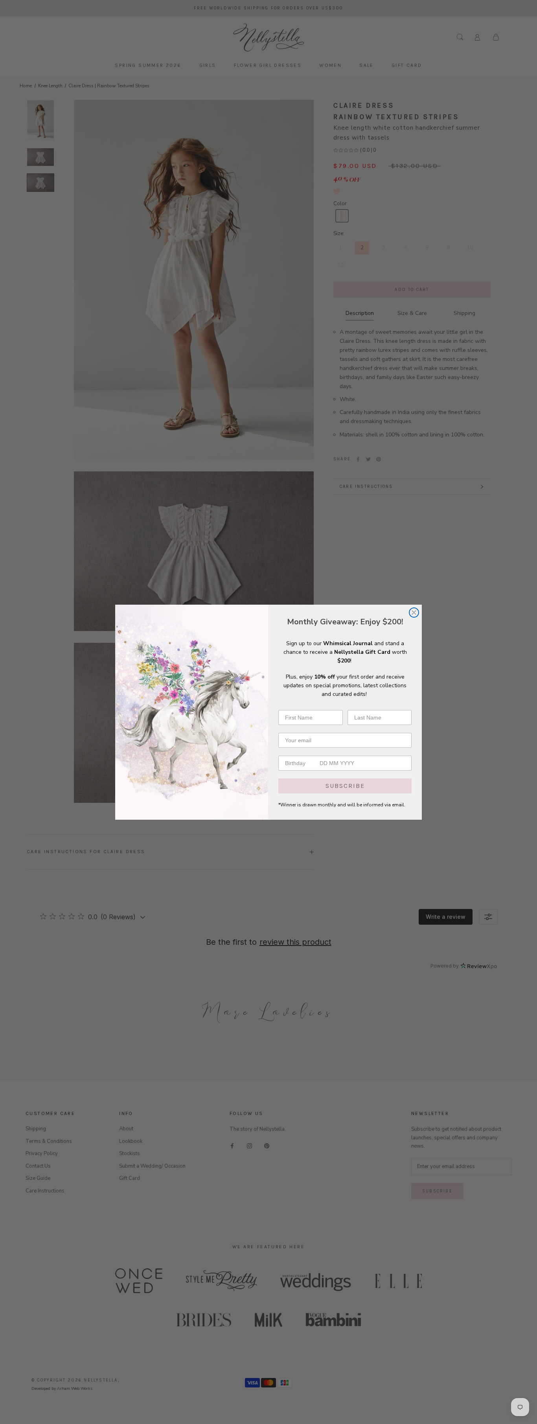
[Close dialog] (414, 612)
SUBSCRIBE (345, 785)
